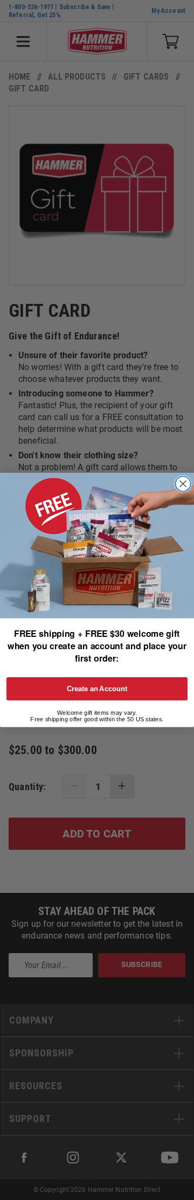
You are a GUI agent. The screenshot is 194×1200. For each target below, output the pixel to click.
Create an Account (97, 688)
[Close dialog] (183, 484)
